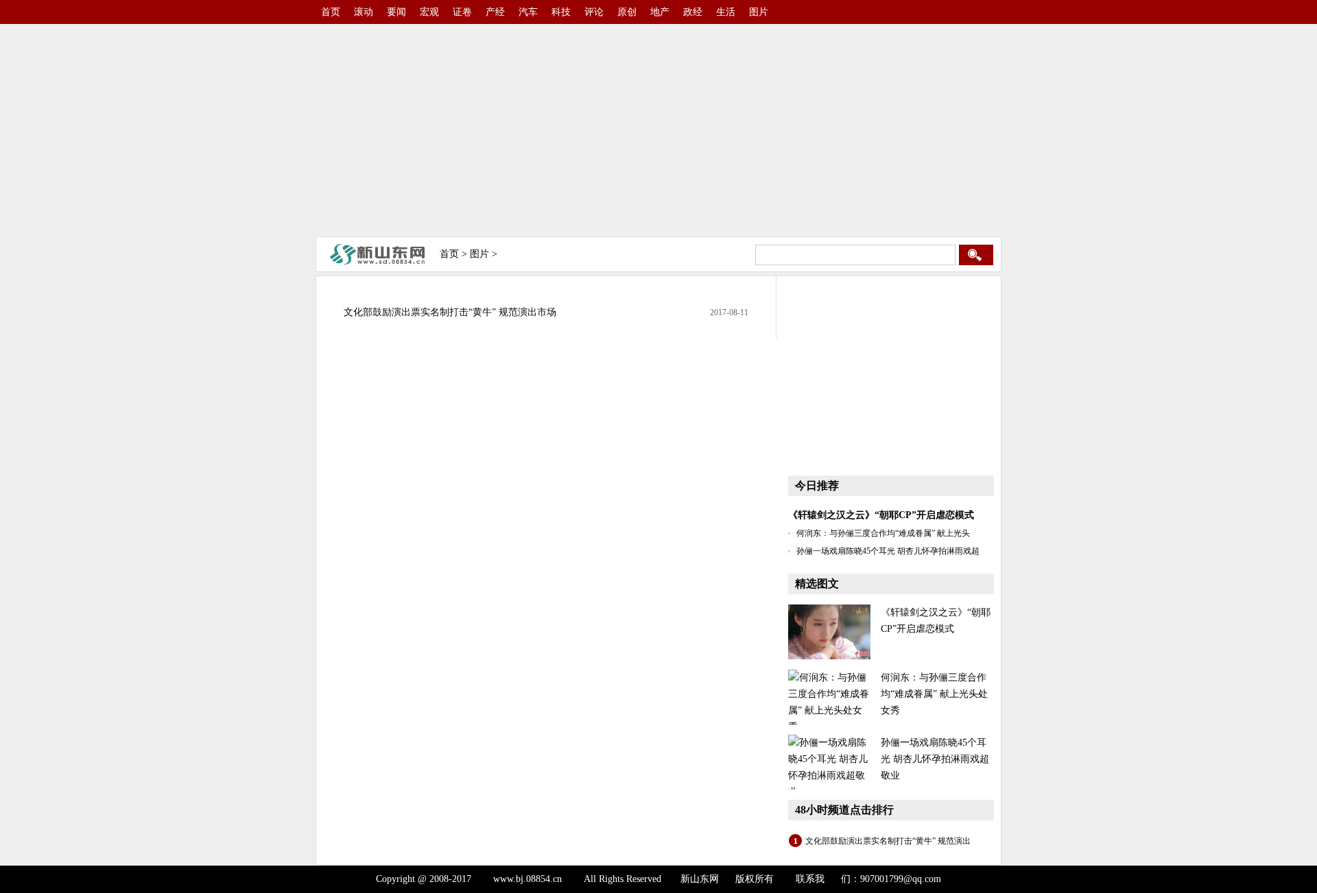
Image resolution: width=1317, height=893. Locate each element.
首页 (330, 12)
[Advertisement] (658, 130)
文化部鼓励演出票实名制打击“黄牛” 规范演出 (888, 841)
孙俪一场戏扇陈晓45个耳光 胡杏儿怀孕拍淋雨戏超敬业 (935, 759)
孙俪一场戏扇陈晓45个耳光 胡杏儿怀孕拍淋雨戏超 (888, 551)
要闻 (396, 12)
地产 (659, 12)
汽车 (528, 12)
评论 (594, 12)
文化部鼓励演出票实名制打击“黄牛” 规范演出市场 (450, 312)
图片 (758, 12)
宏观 (429, 12)
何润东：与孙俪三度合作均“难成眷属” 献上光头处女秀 (934, 693)
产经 (495, 12)
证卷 (462, 12)
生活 (725, 12)
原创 (627, 12)
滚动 (363, 12)
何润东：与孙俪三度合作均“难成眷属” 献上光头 (883, 533)
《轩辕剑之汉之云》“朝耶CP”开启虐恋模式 (881, 515)
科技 (561, 12)
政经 (692, 12)
